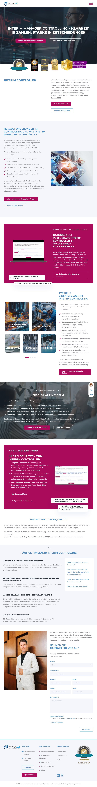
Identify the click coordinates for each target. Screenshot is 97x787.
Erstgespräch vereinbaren (22, 501)
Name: (74, 679)
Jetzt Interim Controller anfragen (65, 41)
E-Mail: (74, 688)
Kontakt (28, 767)
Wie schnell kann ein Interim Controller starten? (78, 580)
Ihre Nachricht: (54, 697)
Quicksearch (29, 775)
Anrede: (52, 661)
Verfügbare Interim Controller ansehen (68, 275)
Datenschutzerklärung (57, 716)
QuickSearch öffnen (19, 494)
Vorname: (53, 679)
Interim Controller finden (37, 427)
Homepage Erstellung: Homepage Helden (67, 784)
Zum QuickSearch (61, 104)
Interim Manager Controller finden (72, 372)
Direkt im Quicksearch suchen (30, 41)
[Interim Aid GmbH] (11, 3)
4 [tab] (35, 357)
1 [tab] (27, 357)
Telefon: (52, 688)
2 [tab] (30, 357)
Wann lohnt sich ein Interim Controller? (77, 563)
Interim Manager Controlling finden (21, 199)
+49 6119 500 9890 (29, 759)
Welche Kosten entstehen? (77, 586)
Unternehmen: (54, 670)
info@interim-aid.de (29, 753)
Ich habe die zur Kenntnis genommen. (72, 718)
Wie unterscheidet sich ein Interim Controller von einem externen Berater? (78, 572)
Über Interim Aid (63, 427)
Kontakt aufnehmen (62, 111)
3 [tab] (32, 357)
